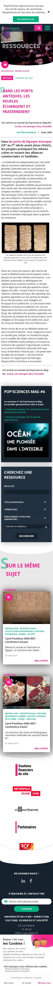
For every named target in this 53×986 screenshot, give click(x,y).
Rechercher (26, 536)
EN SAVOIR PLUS (25, 19)
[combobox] (26, 526)
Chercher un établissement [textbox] (18, 526)
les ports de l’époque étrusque (30, 141)
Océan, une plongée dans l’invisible (33, 126)
